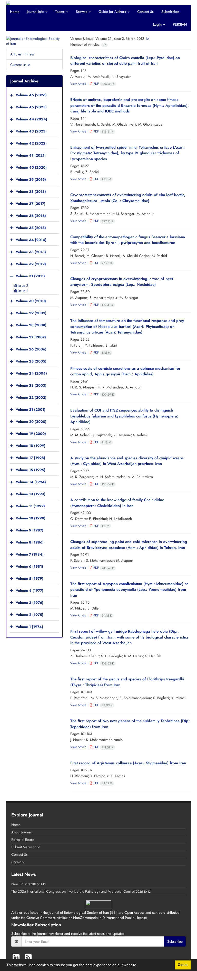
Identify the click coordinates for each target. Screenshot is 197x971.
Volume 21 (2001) (30, 409)
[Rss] (28, 957)
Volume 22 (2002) (31, 397)
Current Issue (20, 64)
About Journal (21, 832)
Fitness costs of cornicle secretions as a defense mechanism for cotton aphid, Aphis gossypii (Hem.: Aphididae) (125, 371)
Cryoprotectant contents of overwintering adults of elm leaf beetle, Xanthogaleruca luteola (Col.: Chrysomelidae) (127, 198)
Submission (170, 11)
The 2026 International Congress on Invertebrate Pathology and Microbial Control (73, 891)
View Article (78, 83)
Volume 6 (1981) (29, 566)
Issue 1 (22, 290)
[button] (139, 965)
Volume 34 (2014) (31, 239)
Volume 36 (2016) (31, 215)
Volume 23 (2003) (31, 385)
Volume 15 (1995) (30, 469)
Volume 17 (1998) (30, 457)
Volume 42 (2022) (31, 143)
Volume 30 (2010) (31, 300)
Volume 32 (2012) (31, 263)
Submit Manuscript (25, 847)
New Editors (20, 884)
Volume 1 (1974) (29, 626)
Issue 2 (22, 285)
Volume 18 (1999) (30, 445)
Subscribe (175, 941)
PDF (103, 83)
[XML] (147, 38)
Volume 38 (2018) (31, 191)
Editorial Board (22, 839)
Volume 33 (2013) (31, 251)
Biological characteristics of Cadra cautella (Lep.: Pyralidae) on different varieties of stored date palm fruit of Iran (125, 60)
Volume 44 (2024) (31, 119)
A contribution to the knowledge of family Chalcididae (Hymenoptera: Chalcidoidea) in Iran (117, 503)
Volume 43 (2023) (31, 131)
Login (158, 24)
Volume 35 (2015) (31, 227)
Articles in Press (22, 54)
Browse (82, 11)
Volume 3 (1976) (29, 602)
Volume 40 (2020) (31, 167)
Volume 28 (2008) (31, 325)
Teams (60, 11)
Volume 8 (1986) (30, 542)
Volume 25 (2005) (31, 361)
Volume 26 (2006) (31, 349)
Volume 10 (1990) (30, 518)
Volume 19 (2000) (31, 433)
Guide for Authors (112, 11)
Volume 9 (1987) (29, 530)
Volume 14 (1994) (31, 481)
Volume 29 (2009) (31, 313)
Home (14, 11)
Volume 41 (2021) (31, 155)
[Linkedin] (17, 957)
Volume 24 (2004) (31, 373)
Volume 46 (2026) (31, 95)
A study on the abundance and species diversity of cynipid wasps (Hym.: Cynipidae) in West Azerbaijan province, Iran (127, 461)
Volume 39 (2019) (31, 179)
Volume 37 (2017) (30, 203)
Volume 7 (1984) (30, 554)
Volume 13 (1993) (30, 494)
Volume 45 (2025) (31, 107)
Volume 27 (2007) (31, 337)
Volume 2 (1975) (29, 614)
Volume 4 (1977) (29, 590)
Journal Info (36, 11)
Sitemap (17, 861)
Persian (180, 24)
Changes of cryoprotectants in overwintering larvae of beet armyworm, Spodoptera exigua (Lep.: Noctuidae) (121, 282)
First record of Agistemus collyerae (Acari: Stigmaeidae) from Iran (128, 763)
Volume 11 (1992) (30, 506)
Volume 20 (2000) (31, 421)
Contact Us (145, 11)
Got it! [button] (183, 965)
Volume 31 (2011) (30, 276)
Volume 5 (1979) (29, 578)
